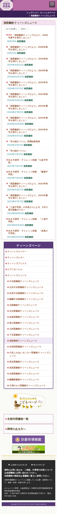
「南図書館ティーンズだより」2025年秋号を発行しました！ (28, 59)
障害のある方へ (16, 428)
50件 (23, 29)
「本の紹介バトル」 (17, 150)
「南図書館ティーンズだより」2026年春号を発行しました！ (28, 48)
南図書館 (21, 41)
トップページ (32, 12)
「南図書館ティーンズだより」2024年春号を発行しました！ (28, 119)
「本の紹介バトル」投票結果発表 (24, 141)
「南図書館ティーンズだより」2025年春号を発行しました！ (28, 71)
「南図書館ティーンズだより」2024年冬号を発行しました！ (28, 83)
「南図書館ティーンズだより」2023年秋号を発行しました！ (28, 184)
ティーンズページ (47, 12)
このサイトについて (19, 465)
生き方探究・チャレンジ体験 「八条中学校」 (28, 220)
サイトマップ (39, 465)
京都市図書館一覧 (17, 418)
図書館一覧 (28, 475)
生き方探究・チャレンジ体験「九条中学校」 (28, 161)
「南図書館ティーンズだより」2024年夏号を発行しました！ (28, 107)
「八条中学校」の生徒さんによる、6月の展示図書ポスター (28, 208)
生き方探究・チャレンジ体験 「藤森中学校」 (28, 172)
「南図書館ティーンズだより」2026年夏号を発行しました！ (28, 36)
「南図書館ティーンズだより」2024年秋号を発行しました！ (28, 95)
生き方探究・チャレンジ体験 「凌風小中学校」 (28, 232)
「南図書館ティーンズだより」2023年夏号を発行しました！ (28, 196)
